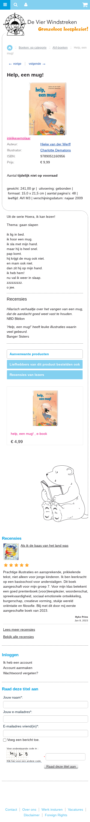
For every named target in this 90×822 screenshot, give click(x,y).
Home (9, 48)
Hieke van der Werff (55, 144)
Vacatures (75, 809)
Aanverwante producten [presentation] (29, 354)
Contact (11, 809)
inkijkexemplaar (18, 138)
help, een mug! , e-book (29, 434)
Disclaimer (32, 815)
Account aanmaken (17, 668)
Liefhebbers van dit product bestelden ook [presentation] (45, 364)
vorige (14, 63)
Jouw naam (12, 697)
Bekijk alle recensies (18, 637)
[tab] (45, 354)
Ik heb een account (17, 662)
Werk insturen (52, 809)
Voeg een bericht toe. (23, 740)
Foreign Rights (56, 815)
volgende (37, 63)
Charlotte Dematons (55, 150)
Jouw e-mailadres (16, 712)
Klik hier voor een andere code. (24, 761)
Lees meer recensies (19, 629)
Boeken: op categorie (33, 47)
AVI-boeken (60, 47)
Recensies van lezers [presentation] (27, 375)
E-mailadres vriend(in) (20, 726)
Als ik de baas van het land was (44, 545)
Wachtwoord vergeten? (20, 673)
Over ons (29, 809)
